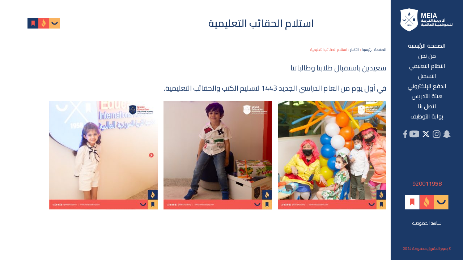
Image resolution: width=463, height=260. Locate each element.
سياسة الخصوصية (427, 223)
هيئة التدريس (427, 96)
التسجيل (427, 76)
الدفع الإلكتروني (427, 86)
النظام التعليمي (427, 65)
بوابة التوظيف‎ (427, 116)
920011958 (427, 183)
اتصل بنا (427, 106)
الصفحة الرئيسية (427, 45)
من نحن (427, 55)
